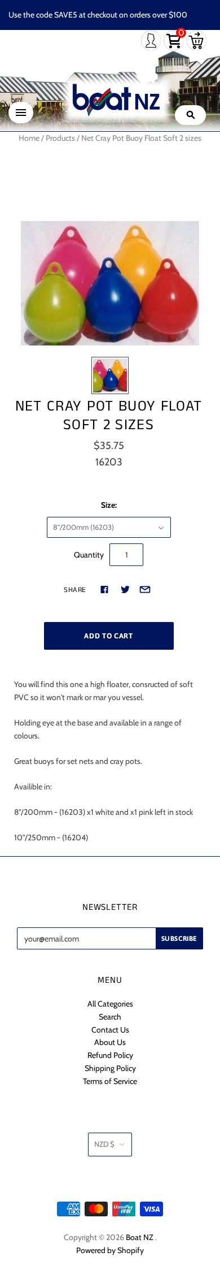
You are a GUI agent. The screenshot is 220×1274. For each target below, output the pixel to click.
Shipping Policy (110, 1068)
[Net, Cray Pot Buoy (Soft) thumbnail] (110, 375)
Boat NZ (139, 1237)
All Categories (110, 1004)
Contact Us (110, 1030)
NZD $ (104, 1143)
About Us (110, 1042)
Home (29, 138)
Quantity (89, 555)
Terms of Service (110, 1081)
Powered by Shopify (110, 1250)
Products (60, 138)
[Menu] (20, 112)
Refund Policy (110, 1055)
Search (110, 1017)
